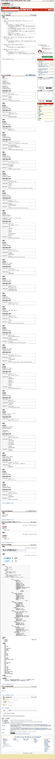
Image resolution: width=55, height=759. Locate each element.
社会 (13, 339)
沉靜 (5, 666)
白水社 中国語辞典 (6, 15)
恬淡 (5, 661)
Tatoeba (35, 686)
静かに (13, 27)
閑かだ (7, 244)
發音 (9, 549)
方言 (34, 737)
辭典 (18, 679)
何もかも (34, 28)
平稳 (9, 228)
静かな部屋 (40, 64)
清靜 (5, 668)
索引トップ (4, 519)
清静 (9, 252)
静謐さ (10, 348)
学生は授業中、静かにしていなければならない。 (43, 66)
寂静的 (13, 440)
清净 (7, 667)
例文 (9, 13)
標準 (15, 593)
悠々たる (10, 161)
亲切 (9, 338)
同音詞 (17, 589)
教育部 (11, 679)
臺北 (20, 616)
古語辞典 (24, 0)
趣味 (23, 737)
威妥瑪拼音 (18, 584)
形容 (9, 146)
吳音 (17, 628)
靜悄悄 (5, 672)
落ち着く (10, 285)
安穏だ (10, 368)
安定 (11, 235)
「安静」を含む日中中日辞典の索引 (9, 713)
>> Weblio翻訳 (51, 77)
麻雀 (39, 115)
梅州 (15, 607)
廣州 (19, 593)
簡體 (5, 561)
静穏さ (7, 426)
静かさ (12, 426)
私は (27, 41)
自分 (23, 53)
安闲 (9, 318)
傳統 (13, 550)
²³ (22, 624)
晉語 (9, 669)
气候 (10, 339)
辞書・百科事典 (38, 737)
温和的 (10, 357)
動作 (25, 37)
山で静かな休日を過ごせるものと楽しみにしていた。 (43, 69)
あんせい (6, 78)
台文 (18, 614)
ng (20, 574)
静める (12, 49)
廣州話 (17, 596)
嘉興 (20, 635)
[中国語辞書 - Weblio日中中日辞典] (6, 4)
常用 (25, 611)
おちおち (7, 263)
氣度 (5, 641)
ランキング (12, 519)
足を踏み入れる (32, 26)
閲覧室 (17, 24)
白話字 (10, 571)
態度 (21, 37)
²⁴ (21, 606)
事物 (11, 359)
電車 (25, 736)
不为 (14, 146)
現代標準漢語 (16, 580)
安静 (41, 725)
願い (22, 52)
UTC (35, 525)
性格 (9, 201)
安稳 (9, 272)
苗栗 (19, 602)
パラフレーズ (8, 431)
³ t (26, 616)
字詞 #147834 (7, 680)
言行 (12, 290)
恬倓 (5, 660)
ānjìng (7, 18)
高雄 (22, 616)
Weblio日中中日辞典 (13, 725)
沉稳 (11, 496)
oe (21, 628)
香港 (20, 593)
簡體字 (11, 550)
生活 (17, 737)
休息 (14, 116)
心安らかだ (10, 141)
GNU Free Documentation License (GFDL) (41, 724)
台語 (14, 679)
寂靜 (5, 654)
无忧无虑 (10, 164)
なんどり (7, 136)
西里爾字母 (18, 587)
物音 (16, 20)
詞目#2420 (6, 679)
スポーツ (26, 737)
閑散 (6, 473)
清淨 (5, 667)
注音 (7, 568)
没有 (9, 440)
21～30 (50, 105)
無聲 (6, 640)
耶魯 (17, 585)
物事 (12, 355)
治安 (8, 44)
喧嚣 (7, 22)
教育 (22, 680)
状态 (12, 466)
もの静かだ (7, 456)
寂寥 (5, 651)
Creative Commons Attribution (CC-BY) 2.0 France (22, 733)
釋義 (11, 549)
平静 (9, 96)
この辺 (18, 47)
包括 (18, 602)
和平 (5, 644)
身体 (10, 116)
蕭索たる (7, 430)
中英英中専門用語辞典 (7, 511)
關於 (3, 549)
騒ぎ (19, 20)
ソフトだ (10, 354)
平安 (11, 377)
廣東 (17, 597)
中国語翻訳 (17, 7)
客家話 (10, 572)
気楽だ (10, 315)
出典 (23, 525)
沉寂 (5, 665)
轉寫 (20, 587)
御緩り (12, 310)
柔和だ (10, 200)
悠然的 (15, 145)
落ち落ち (10, 263)
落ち (29, 37)
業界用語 (18, 736)
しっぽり (7, 486)
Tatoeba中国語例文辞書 (7, 686)
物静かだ (11, 456)
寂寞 (5, 652)
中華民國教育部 (28, 679)
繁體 (5, 558)
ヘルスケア (20, 737)
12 (32, 525)
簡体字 (4, 537)
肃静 (13, 442)
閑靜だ (10, 249)
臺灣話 (23, 611)
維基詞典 (17, 629)
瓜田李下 (40, 111)
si (27, 615)
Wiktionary (34, 521)
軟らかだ (7, 348)
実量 (39, 109)
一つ (16, 29)
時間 (13, 20)
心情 (11, 37)
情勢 (13, 44)
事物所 (16, 146)
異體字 (15, 550)
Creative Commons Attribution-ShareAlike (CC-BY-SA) (25, 724)
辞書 (2, 0)
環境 (10, 20)
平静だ (7, 175)
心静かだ (7, 296)
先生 (26, 26)
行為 (23, 37)
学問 (40, 736)
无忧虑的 (12, 145)
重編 (11, 680)
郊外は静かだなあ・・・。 (43, 61)
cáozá (10, 676)
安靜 (46, 725)
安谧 (7, 648)
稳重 (16, 290)
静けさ (10, 436)
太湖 (7, 577)
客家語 (6, 570)
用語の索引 (8, 519)
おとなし (33, 31)
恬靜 (5, 663)
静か (8, 538)
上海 (18, 626)
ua (21, 623)
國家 (21, 680)
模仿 (17, 623)
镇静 (12, 166)
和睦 (11, 338)
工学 (34, 736)
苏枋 (39, 108)
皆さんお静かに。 (42, 63)
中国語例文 (11, 7)
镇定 (12, 146)
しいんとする (13, 413)
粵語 (5, 569)
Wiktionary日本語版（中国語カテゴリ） (11, 521)
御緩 (9, 310)
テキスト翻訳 (40, 77)
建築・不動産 (37, 736)
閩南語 (6, 573)
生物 (28, 737)
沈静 (9, 426)
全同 (8, 83)
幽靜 (5, 658)
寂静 (9, 439)
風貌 (19, 37)
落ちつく (7, 280)
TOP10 (40, 105)
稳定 (9, 235)
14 (32, 534)
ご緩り (7, 310)
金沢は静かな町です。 (42, 74)
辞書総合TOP (52, 0)
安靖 (22, 590)
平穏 (16, 44)
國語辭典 (13, 680)
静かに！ (18, 33)
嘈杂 (7, 676)
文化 (15, 737)
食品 (30, 737)
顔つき (16, 37)
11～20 (45, 105)
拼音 (7, 567)
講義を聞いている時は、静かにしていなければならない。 (43, 72)
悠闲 (12, 164)
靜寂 (5, 670)
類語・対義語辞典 (5, 0)
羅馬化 (20, 629)
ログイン (47, 0)
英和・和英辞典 (11, 0)
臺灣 (13, 679)
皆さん (16, 52)
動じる (18, 143)
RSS (31, 753)
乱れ (31, 41)
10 (33, 534)
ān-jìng (22, 585)
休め (13, 113)
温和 (15, 339)
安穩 (5, 640)
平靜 (5, 639)
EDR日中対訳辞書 (6, 75)
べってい (11, 32)
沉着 (11, 185)
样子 (13, 378)
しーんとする (8, 413)
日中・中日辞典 (4, 7)
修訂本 (16, 680)
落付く (10, 280)
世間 (13, 336)
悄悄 (5, 664)
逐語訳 (7, 311)
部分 (7, 88)
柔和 (9, 203)
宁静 (7, 655)
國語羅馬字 (18, 586)
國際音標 (19, 588)
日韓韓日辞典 (21, 0)
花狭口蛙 (40, 106)
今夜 (25, 41)
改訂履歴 (44, 725)
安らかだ (7, 155)
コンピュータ (22, 736)
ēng (15, 574)
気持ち (9, 37)
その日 (32, 28)
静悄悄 (10, 254)
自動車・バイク (29, 736)
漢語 (17, 588)
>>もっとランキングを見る (49, 121)
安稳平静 (10, 97)
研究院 (24, 680)
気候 (9, 336)
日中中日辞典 (16, 0)
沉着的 (11, 378)
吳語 (5, 577)
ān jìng (7, 514)
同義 (8, 88)
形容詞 (7, 82)
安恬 (5, 646)
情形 (16, 116)
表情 (13, 37)
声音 (11, 440)
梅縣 (7, 572)
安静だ (7, 106)
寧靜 (5, 655)
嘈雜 (5, 676)
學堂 (12, 577)
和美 (21, 602)
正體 (4, 558)
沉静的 (11, 273)
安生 (5, 647)
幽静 (11, 252)
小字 (18, 628)
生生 (6, 673)
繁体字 (4, 528)
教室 (28, 26)
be (25, 188)
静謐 (6, 123)
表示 (26, 600)
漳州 (20, 611)
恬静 (7, 663)
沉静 (19, 146)
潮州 (15, 621)
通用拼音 (17, 583)
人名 (32, 737)
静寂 (6, 329)
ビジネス (15, 736)
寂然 (5, 653)
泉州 (18, 617)
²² (26, 615)
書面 (7, 646)
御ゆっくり (16, 310)
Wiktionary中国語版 (6, 544)
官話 (5, 566)
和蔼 (11, 203)
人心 (9, 320)
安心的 (10, 145)
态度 (9, 290)
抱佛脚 (40, 118)
